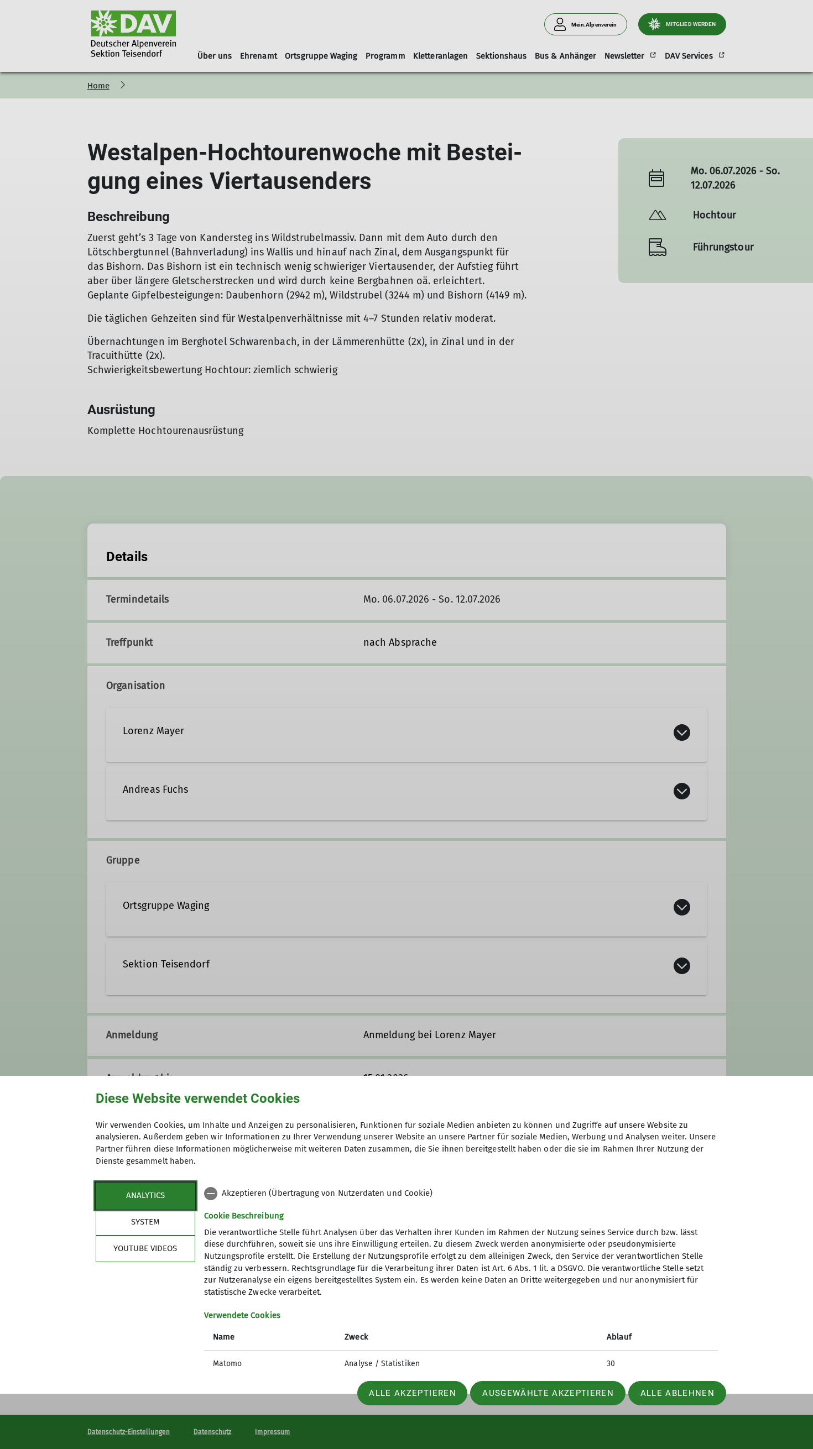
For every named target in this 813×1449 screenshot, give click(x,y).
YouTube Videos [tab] (145, 1248)
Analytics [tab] (145, 1195)
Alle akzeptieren (412, 1393)
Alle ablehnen (677, 1393)
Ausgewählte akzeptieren (548, 1393)
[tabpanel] (461, 1280)
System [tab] (145, 1222)
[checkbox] (461, 1194)
